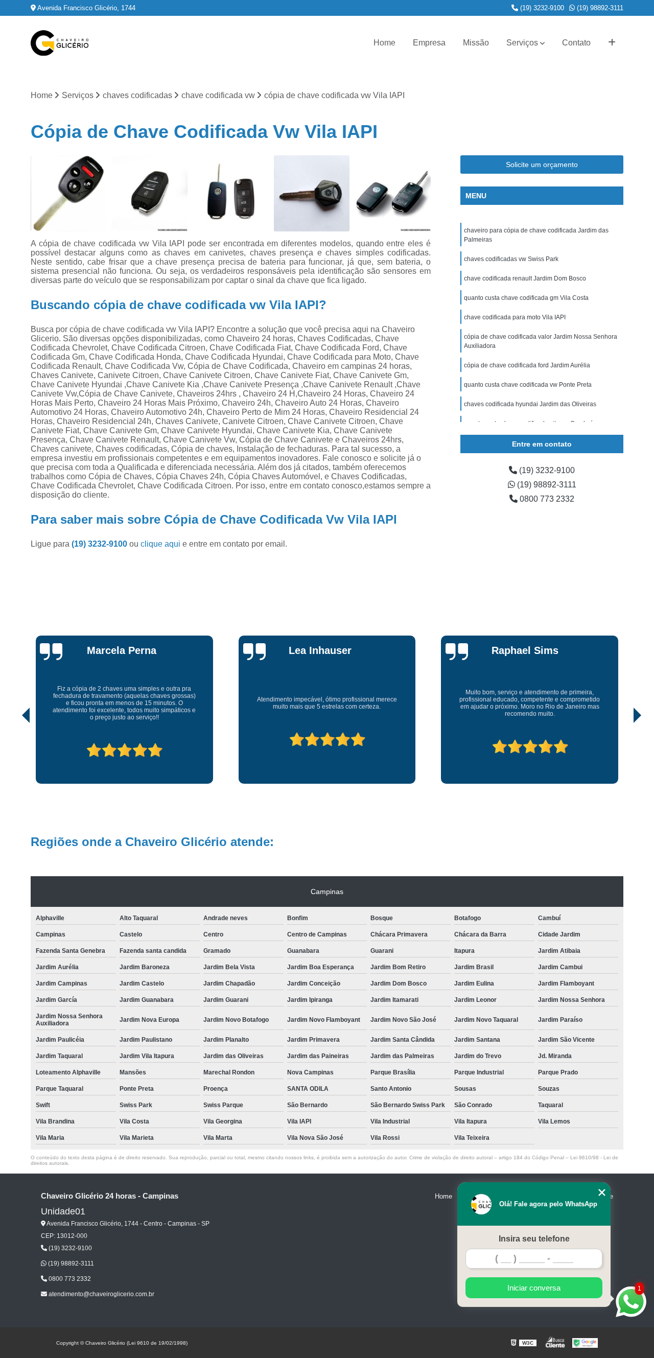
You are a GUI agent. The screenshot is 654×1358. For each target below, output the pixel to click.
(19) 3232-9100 (541, 8)
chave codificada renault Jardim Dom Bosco (525, 278)
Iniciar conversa (533, 1287)
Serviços (522, 42)
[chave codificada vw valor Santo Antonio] (393, 193)
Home (384, 42)
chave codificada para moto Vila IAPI (515, 317)
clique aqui (160, 544)
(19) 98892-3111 (599, 8)
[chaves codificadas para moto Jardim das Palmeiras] (312, 193)
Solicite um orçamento (542, 164)
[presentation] (12, 754)
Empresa (429, 42)
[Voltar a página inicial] (59, 43)
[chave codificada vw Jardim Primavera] (231, 193)
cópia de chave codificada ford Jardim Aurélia (527, 365)
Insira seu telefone (534, 1238)
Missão (476, 42)
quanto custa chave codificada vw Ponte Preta (528, 384)
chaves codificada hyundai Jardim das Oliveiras (530, 404)
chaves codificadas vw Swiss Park (511, 259)
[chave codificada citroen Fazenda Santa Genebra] (150, 193)
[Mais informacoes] (611, 43)
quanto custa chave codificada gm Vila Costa (526, 297)
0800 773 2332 (546, 499)
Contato (576, 42)
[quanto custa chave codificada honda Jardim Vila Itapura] (69, 193)
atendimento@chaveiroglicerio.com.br (100, 1294)
